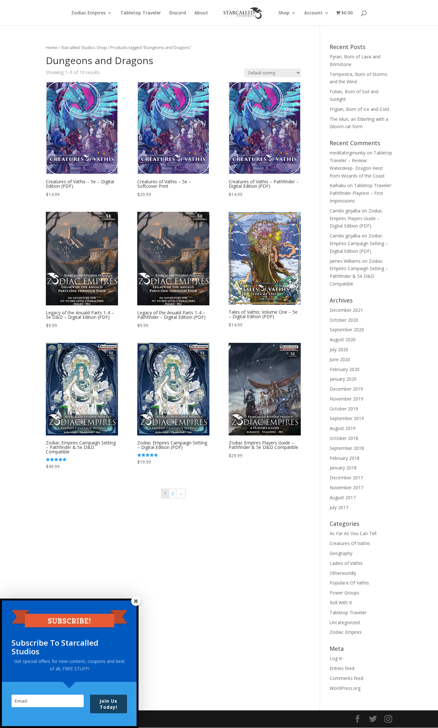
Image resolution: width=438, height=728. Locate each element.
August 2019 (343, 428)
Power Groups (344, 593)
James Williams (345, 261)
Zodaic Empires (346, 632)
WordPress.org (345, 688)
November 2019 (346, 399)
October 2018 (344, 438)
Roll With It (341, 603)
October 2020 (344, 320)
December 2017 (346, 478)
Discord (177, 13)
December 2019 (346, 389)
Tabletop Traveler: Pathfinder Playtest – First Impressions (361, 193)
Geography (341, 553)
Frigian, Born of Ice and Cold (359, 109)
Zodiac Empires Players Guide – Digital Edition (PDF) (356, 218)
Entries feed (342, 668)
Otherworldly (343, 573)
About (201, 13)
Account (313, 13)
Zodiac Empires (88, 13)
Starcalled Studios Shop (84, 47)
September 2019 (347, 418)
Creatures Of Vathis (350, 543)
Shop (284, 13)
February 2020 (344, 369)
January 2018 (343, 468)
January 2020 (343, 379)
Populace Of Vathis (349, 583)
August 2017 (343, 497)
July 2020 (339, 349)
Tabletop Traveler (140, 13)
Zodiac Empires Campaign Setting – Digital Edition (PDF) (359, 243)
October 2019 (344, 409)
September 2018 (347, 448)
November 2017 (346, 487)
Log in (336, 658)
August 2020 (343, 339)
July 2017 (339, 507)
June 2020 (340, 359)
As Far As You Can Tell (353, 533)
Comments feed (346, 678)
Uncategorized (345, 622)
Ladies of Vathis (346, 563)
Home (51, 47)
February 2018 (344, 458)
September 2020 (347, 330)
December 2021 (346, 310)
